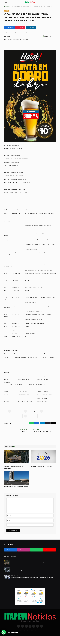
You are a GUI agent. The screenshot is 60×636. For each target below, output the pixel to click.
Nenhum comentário (18, 24)
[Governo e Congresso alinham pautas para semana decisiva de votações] (16, 477)
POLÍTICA (6, 10)
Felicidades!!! (24, 431)
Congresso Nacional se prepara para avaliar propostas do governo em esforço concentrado (16, 466)
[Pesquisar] (54, 2)
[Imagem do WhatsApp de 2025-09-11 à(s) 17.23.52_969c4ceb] (30, 142)
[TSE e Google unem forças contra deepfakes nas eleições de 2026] (7, 569)
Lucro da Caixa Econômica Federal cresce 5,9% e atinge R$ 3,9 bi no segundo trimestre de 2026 (32, 577)
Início (13, 6)
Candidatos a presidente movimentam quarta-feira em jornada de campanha (41, 466)
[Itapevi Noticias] (30, 2)
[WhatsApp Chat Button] (3, 632)
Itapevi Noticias (8, 440)
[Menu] (6, 2)
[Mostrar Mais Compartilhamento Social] (37, 27)
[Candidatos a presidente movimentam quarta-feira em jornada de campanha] (43, 456)
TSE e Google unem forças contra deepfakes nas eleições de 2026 (25, 570)
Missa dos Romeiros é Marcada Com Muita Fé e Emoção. (43, 432)
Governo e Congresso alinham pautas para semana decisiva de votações (16, 487)
